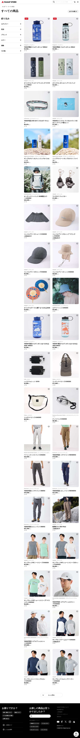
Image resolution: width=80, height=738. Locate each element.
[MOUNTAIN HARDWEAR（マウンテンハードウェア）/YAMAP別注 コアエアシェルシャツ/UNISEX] (37, 623)
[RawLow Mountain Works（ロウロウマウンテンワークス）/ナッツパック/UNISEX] (65, 400)
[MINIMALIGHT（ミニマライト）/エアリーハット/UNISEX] (65, 291)
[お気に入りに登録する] (48, 18)
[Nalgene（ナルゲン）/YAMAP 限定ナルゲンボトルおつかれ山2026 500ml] (65, 327)
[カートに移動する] (75, 2)
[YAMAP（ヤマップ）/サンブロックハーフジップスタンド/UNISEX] (37, 662)
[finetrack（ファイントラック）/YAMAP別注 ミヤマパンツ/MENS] (37, 474)
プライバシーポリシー (62, 714)
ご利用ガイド (9, 725)
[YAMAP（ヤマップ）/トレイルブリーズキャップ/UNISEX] (37, 255)
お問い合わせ (6, 718)
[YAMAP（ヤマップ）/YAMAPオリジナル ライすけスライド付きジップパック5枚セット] (65, 104)
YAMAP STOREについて (63, 707)
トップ (3, 6)
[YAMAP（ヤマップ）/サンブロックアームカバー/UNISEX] (65, 623)
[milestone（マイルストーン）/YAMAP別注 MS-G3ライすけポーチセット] (37, 104)
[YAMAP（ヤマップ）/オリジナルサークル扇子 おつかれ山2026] (37, 291)
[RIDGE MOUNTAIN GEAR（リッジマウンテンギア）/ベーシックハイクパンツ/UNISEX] (37, 438)
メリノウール (44, 729)
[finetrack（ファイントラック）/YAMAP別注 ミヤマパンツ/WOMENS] (65, 438)
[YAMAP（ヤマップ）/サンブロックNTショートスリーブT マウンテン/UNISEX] (37, 583)
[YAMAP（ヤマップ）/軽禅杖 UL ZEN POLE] (65, 510)
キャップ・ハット (34, 729)
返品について (17, 712)
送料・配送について (7, 712)
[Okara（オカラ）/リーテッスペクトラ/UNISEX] (65, 364)
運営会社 (59, 716)
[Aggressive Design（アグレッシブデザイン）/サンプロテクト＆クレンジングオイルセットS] (37, 142)
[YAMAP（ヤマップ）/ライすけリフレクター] (65, 179)
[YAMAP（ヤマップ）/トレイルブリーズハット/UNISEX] (65, 255)
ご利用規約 (59, 712)
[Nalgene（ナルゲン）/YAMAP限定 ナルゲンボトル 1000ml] (37, 30)
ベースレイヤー (45, 723)
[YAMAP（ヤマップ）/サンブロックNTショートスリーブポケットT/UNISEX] (65, 546)
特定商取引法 (60, 709)
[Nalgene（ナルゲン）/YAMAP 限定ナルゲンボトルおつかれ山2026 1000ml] (37, 327)
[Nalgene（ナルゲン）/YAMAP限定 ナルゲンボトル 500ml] (65, 30)
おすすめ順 (72, 11)
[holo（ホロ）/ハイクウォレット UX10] (37, 364)
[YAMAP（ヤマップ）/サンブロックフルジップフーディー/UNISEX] (65, 662)
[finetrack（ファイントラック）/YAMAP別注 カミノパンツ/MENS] (37, 510)
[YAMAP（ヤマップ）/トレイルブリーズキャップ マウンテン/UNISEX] (65, 217)
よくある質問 (8, 729)
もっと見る (51, 695)
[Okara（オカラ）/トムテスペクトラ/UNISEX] (37, 400)
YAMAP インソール (35, 723)
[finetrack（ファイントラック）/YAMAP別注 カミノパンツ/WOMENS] (65, 474)
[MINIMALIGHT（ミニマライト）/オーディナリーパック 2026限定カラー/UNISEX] (37, 179)
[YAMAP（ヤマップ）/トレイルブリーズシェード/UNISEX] (37, 217)
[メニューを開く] (78, 2)
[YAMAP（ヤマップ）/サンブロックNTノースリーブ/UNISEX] (37, 546)
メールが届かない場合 (7, 715)
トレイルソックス (34, 726)
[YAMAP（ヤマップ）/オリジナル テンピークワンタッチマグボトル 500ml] (37, 66)
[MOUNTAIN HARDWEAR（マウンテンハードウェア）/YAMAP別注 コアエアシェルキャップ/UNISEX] (65, 583)
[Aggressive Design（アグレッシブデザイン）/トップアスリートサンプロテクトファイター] (65, 142)
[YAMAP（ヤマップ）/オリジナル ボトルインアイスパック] (65, 66)
